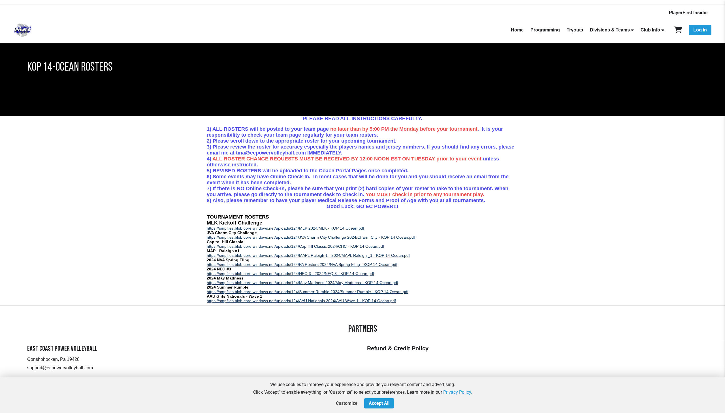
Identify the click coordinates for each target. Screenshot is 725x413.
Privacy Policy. (457, 392)
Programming (545, 29)
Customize (346, 403)
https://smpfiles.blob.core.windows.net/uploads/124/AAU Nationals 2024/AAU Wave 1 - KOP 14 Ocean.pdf (301, 300)
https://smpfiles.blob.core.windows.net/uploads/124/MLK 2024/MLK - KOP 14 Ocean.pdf (285, 228)
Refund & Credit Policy (397, 348)
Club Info (650, 29)
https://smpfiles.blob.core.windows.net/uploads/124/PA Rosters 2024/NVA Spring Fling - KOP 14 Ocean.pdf (302, 264)
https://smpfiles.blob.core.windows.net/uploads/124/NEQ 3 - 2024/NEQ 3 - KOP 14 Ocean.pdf (290, 273)
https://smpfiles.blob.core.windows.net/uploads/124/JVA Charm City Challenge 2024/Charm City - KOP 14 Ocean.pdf (311, 237)
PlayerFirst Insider (688, 12)
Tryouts (575, 29)
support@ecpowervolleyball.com (60, 367)
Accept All (379, 403)
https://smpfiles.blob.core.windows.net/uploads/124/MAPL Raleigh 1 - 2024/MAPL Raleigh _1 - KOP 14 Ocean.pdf (308, 255)
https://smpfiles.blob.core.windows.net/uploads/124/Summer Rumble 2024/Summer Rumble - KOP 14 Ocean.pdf (307, 291)
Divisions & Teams (610, 29)
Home (517, 29)
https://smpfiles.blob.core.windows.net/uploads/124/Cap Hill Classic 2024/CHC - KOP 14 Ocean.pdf (295, 246)
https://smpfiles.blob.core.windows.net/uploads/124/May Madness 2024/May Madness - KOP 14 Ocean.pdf (302, 282)
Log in (700, 29)
